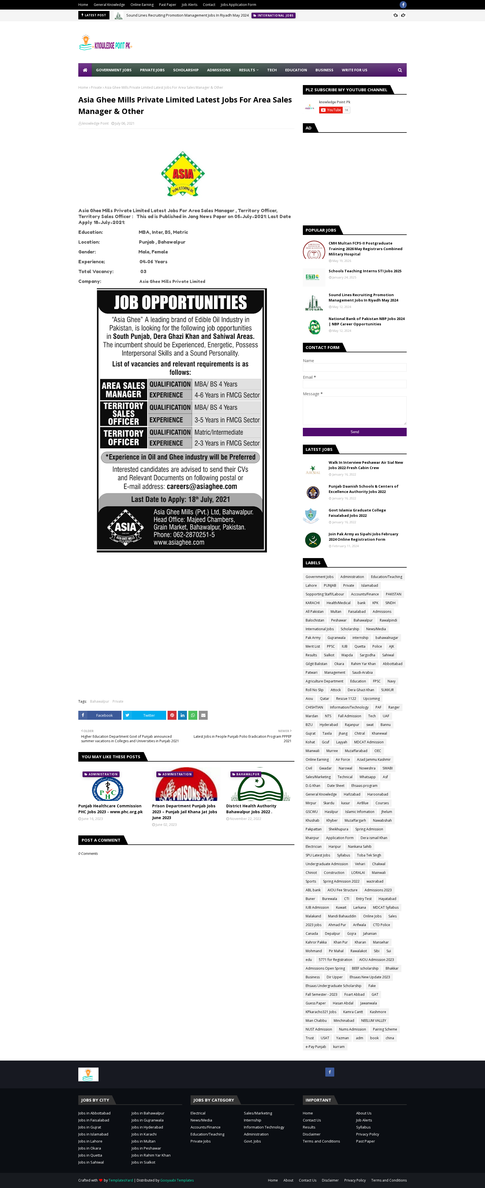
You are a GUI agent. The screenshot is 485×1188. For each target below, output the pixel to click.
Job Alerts (189, 4)
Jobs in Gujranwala (148, 1120)
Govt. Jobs (252, 1141)
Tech (372, 716)
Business (313, 977)
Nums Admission (352, 1029)
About (288, 1180)
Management (334, 672)
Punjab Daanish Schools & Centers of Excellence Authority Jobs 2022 (364, 489)
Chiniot (311, 872)
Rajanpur (352, 724)
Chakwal (378, 864)
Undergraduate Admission (327, 864)
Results (311, 655)
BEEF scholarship (365, 968)
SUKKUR (387, 689)
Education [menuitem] (296, 69)
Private (96, 87)
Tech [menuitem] (272, 69)
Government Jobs (319, 576)
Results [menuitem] (247, 69)
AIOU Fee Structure (343, 890)
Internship (252, 1120)
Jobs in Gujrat (89, 1127)
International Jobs (320, 629)
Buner (310, 898)
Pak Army (313, 637)
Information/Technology (349, 707)
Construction (334, 872)
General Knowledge (109, 4)
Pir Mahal (336, 951)
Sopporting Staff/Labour (325, 594)
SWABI (388, 768)
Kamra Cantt (353, 1011)
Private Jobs (201, 1141)
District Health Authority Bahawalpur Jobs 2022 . (251, 808)
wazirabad (375, 881)
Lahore (311, 585)
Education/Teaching (386, 576)
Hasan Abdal (343, 1003)
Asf (385, 777)
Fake (372, 985)
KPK (375, 602)
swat (370, 724)
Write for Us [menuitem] (354, 69)
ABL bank (313, 890)
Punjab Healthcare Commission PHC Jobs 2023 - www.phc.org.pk (110, 808)
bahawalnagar (387, 637)
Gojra (351, 933)
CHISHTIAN (314, 707)
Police (377, 646)
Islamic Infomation (359, 811)
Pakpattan (314, 829)
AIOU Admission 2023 (376, 959)
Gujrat (310, 733)
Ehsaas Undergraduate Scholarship (334, 985)
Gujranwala (337, 637)
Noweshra (367, 768)
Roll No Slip (315, 689)
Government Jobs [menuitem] (114, 69)
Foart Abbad (354, 994)
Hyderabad (329, 724)
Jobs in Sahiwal (91, 1162)
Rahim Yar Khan (363, 663)
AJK (391, 646)
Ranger (394, 707)
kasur (345, 803)
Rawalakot (359, 951)
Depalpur (332, 933)
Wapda (347, 655)
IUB (344, 646)
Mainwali (379, 872)
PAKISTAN (393, 594)
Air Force (343, 759)
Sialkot (329, 655)
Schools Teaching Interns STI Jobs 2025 (365, 270)
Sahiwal (388, 655)
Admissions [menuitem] (219, 69)
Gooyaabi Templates (177, 1180)
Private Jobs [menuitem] (152, 69)
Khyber (332, 820)
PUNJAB (330, 585)
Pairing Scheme (385, 1029)
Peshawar (339, 620)
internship (361, 637)
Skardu (328, 803)
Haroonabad (377, 794)
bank (361, 602)
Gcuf (325, 742)
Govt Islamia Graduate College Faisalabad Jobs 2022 (357, 513)
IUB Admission (317, 907)
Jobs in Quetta (90, 1155)
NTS (328, 716)
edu (309, 959)
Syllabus (343, 855)
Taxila (327, 733)
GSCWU (312, 811)
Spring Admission (369, 829)
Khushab (312, 820)
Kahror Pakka (316, 942)
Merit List (313, 646)
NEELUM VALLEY (373, 1020)
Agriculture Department (324, 681)
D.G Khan (313, 785)
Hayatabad (387, 898)
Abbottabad (392, 663)
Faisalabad (357, 611)
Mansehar (381, 942)
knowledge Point (95, 123)
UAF (386, 716)
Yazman (342, 1038)
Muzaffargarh (355, 820)
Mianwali (312, 750)
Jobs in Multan (143, 1141)
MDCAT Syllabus (386, 907)
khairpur (312, 837)
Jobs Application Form (238, 4)
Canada (312, 933)
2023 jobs (313, 924)
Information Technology (264, 1127)
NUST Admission (319, 1029)
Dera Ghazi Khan (361, 689)
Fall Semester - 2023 (321, 994)
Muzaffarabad (356, 750)
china (390, 1038)
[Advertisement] (304, 42)
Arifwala (359, 924)
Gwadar (325, 768)
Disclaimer (312, 1134)
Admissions (382, 611)
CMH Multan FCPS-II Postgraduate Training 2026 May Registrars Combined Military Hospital (365, 249)
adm (359, 1038)
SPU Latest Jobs (318, 855)
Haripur (335, 846)
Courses (382, 803)
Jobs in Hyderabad (147, 1127)
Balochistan (315, 620)
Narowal (345, 768)
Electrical (198, 1113)
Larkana (359, 907)
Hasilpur (331, 811)
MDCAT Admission (369, 742)
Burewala (329, 898)
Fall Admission (349, 716)
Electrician (314, 846)
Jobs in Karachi (144, 1134)
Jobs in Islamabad (93, 1134)
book (374, 1038)
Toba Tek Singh (369, 855)
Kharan (360, 942)
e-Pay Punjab (316, 1046)
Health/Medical (339, 602)
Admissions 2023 (378, 890)
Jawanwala (368, 1003)
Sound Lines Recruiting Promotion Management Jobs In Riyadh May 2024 (187, 15)
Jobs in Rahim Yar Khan (151, 1155)
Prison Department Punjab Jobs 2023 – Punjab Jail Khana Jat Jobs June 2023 (184, 811)
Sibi (376, 951)
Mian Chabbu (316, 1020)
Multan (336, 611)
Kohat (310, 742)
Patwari (311, 672)
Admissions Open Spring (325, 968)
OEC (377, 750)
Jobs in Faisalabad (93, 1120)
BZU (309, 724)
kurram (339, 1046)
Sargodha (367, 655)
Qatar (324, 698)
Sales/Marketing (318, 777)
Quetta (359, 646)
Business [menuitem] (324, 69)
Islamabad (369, 585)
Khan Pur (341, 942)
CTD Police (381, 924)
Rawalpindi (388, 620)
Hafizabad (352, 794)
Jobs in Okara (89, 1148)
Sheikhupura (338, 829)
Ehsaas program (364, 785)
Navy (391, 681)
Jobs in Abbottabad (94, 1113)
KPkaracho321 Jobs (321, 1011)
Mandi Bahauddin (342, 916)
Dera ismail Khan (374, 837)
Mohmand (314, 951)
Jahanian (370, 933)
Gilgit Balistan (316, 663)
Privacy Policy (367, 1134)
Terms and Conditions (321, 1141)
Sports (311, 881)
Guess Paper (316, 1003)
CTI (346, 898)
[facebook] (403, 4)
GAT (375, 994)
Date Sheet (335, 785)
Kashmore (378, 1011)
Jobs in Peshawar (146, 1148)
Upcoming (371, 698)
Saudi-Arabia (362, 672)
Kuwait (341, 907)
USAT (325, 1038)
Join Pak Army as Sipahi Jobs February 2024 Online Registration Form (363, 536)
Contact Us (312, 1120)
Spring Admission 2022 (341, 881)
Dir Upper (335, 977)
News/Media (376, 629)
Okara (339, 663)
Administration (352, 576)
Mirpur (311, 803)
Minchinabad (344, 1020)
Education (358, 681)
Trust (310, 1038)
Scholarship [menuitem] (186, 69)
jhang (343, 733)
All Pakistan (315, 611)
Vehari (360, 864)
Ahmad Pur (337, 924)
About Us (364, 1113)
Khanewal (379, 733)
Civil (309, 768)
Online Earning (142, 4)
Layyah (341, 742)
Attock (336, 689)
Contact (209, 4)
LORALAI (358, 872)
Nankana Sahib (360, 846)
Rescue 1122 (346, 698)
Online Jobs (372, 916)
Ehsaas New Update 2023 (370, 977)
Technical (345, 777)
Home (83, 4)
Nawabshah (382, 820)
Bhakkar (392, 968)
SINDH (390, 602)
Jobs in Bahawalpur (148, 1113)
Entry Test (364, 898)
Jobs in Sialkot (143, 1162)
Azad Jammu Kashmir (374, 759)
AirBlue (363, 803)
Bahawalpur (99, 701)
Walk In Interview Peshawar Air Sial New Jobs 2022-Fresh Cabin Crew (366, 465)
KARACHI (313, 602)
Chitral (359, 733)
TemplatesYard (121, 1180)
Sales (392, 916)
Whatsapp (368, 777)
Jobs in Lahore (90, 1141)
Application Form (340, 837)
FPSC (377, 681)
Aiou (309, 698)
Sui (388, 951)
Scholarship (350, 629)
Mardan (312, 716)
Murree (332, 750)
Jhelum (386, 811)
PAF (378, 707)
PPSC (331, 646)
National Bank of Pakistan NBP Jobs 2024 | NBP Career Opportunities (366, 321)
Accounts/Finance (365, 594)
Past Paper (167, 4)
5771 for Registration (335, 959)
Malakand (313, 916)
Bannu (386, 724)
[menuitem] (85, 70)
